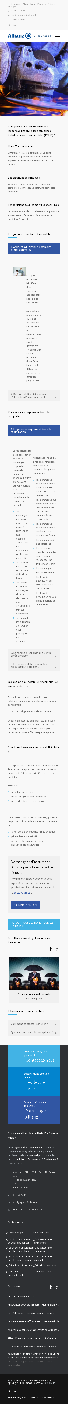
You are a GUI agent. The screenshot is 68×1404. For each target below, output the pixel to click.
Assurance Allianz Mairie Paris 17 (25, 1353)
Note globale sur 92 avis (28, 1209)
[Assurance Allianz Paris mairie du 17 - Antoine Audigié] (31, 36)
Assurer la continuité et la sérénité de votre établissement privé (34, 1329)
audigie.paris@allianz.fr (24, 15)
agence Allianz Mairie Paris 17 (30, 1147)
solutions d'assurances (29, 1159)
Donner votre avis (44, 1271)
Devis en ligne (16, 1232)
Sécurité (33, 1397)
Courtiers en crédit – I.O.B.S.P (23, 1296)
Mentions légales (17, 1397)
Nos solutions (42, 1232)
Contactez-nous (40, 1060)
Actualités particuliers (46, 1265)
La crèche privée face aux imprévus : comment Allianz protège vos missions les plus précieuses (34, 1313)
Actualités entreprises (20, 1265)
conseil (34, 1155)
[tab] (34, 248)
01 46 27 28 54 (18, 11)
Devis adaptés (51, 1159)
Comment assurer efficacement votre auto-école (33, 1321)
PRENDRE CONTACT (34, 110)
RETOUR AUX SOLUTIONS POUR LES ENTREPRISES (32, 924)
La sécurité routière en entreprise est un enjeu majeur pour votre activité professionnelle (34, 1346)
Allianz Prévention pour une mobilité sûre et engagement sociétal (34, 1338)
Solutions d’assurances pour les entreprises (32, 1357)
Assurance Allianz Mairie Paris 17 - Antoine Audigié (32, 5)
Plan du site (48, 1397)
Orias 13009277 (20, 19)
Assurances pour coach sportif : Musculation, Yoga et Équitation (34, 1304)
